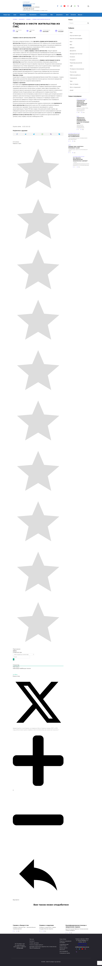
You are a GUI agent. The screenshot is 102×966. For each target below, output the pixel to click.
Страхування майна (65, 953)
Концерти (72, 59)
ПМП (71, 66)
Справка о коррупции (46, 925)
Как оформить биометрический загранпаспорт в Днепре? (80, 159)
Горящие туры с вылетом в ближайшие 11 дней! (75, 147)
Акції (14, 14)
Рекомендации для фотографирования (73, 135)
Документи (59, 14)
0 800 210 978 (27, 5)
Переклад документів (76, 63)
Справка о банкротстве (21, 925)
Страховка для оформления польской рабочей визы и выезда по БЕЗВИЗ (82, 103)
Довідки (72, 47)
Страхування (43, 14)
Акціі (71, 32)
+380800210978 (82, 943)
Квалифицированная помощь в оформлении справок (76, 926)
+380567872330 (82, 945)
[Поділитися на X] (38, 702)
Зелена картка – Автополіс (64, 948)
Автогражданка (64, 951)
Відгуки (80, 14)
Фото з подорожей (75, 87)
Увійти (15, 650)
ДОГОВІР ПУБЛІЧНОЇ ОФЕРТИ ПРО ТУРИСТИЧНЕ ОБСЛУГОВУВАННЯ (42, 947)
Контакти (73, 14)
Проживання (32, 14)
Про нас (31, 939)
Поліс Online (63, 939)
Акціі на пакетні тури (75, 35)
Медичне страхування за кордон (65, 941)
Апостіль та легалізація (76, 38)
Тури (71, 81)
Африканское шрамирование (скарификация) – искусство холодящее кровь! (83, 120)
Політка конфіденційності (36, 944)
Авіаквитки (23, 14)
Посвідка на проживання (77, 69)
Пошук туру (6, 14)
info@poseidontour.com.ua (82, 947)
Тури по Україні (74, 84)
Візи (52, 14)
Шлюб (71, 90)
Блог (67, 14)
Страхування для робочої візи (64, 945)
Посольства (73, 72)
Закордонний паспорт (76, 53)
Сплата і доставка (34, 943)
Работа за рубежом (75, 75)
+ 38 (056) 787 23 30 (28, 8)
